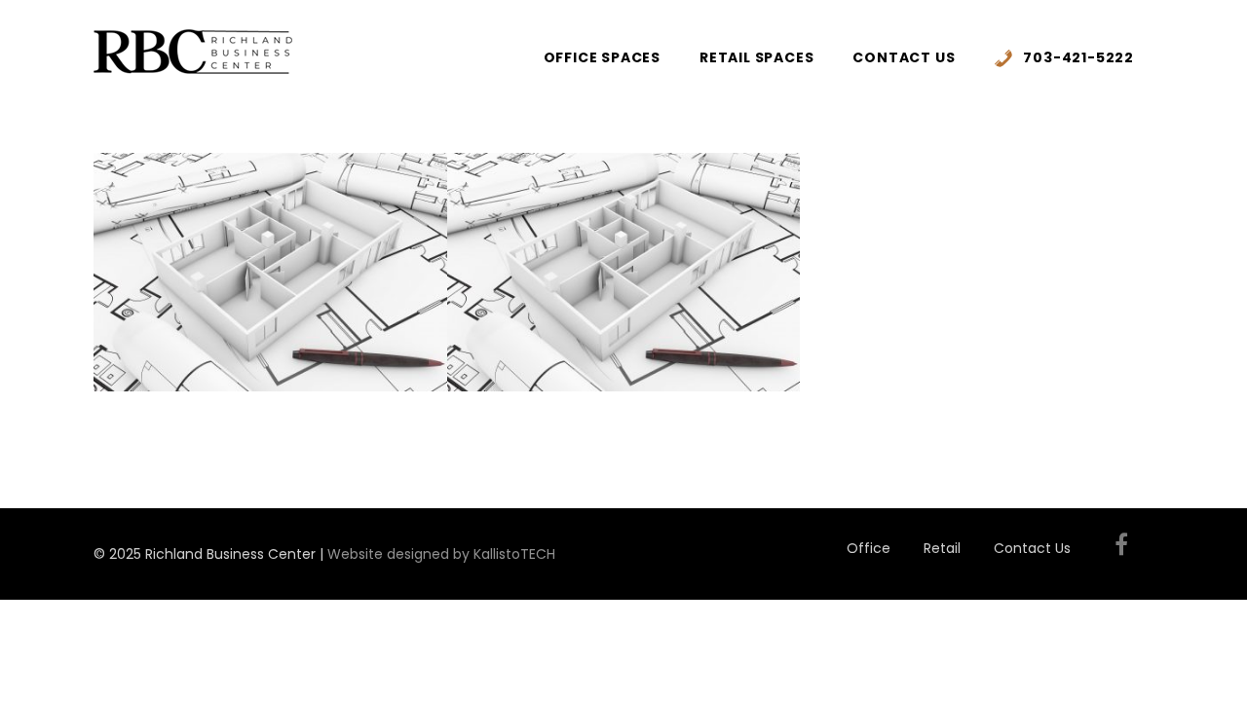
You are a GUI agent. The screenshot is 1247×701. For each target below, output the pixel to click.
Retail (942, 548)
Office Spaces (602, 57)
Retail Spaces (756, 57)
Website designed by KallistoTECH (441, 554)
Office (868, 548)
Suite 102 (623, 193)
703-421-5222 (1078, 57)
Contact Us (903, 57)
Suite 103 (270, 193)
